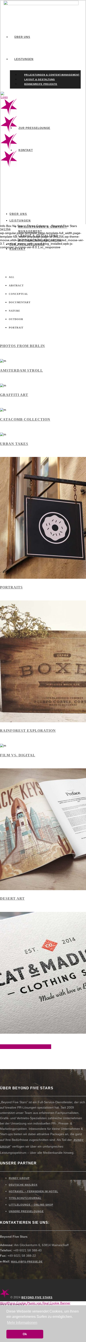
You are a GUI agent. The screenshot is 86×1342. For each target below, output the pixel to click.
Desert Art (12, 898)
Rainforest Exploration (28, 730)
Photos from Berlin (22, 346)
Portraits (11, 587)
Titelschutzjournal (25, 1198)
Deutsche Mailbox (23, 1184)
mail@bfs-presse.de (27, 1261)
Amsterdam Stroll (21, 370)
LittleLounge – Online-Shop (31, 1204)
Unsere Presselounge (26, 1211)
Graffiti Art (14, 395)
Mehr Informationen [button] (22, 1323)
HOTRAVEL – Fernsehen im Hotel (33, 1191)
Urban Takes (14, 444)
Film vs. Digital (17, 755)
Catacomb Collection (25, 419)
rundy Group (19, 1178)
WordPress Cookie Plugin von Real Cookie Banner (35, 1303)
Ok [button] (25, 1334)
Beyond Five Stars (36, 1297)
